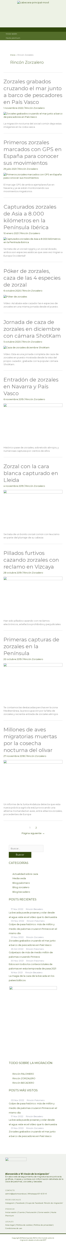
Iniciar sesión (11, 1212)
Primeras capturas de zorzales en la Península (31, 646)
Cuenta (21, 1212)
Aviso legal (10, 1225)
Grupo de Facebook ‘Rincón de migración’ (44, 1203)
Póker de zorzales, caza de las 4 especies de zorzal (32, 278)
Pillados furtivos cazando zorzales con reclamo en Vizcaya (31, 560)
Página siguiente (33, 833)
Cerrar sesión (43, 1212)
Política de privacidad (43, 1225)
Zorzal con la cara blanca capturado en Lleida (31, 473)
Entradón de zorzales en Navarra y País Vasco (31, 386)
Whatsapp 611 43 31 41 (37, 1194)
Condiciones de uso (13, 1228)
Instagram (9, 1203)
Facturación (31, 1212)
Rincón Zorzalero (35, 108)
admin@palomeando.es (15, 1194)
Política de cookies (24, 1225)
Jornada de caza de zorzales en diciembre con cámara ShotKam (32, 329)
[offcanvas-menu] (60, 13)
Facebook (20, 1203)
